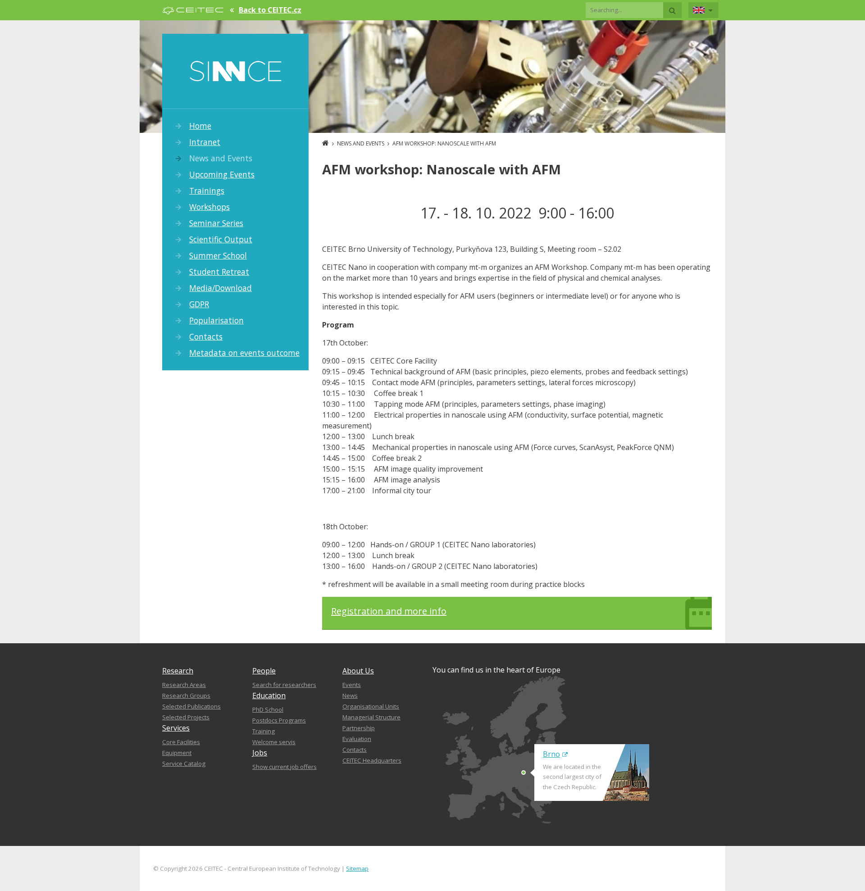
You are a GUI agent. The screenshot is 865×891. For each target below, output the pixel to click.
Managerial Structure (371, 717)
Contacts (206, 336)
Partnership (358, 728)
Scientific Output (220, 239)
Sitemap (357, 868)
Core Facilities (181, 742)
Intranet (204, 141)
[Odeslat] (672, 10)
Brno (551, 754)
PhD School (267, 709)
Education (269, 695)
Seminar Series (216, 223)
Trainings (206, 190)
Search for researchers (284, 685)
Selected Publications (191, 706)
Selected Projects (185, 717)
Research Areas (184, 685)
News (350, 695)
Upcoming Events (222, 174)
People (264, 671)
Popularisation (216, 320)
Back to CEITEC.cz (270, 10)
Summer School (218, 255)
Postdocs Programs (279, 720)
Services (176, 728)
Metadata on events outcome (244, 352)
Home (200, 125)
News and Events (220, 158)
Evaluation (356, 739)
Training (263, 731)
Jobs (259, 753)
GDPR (199, 304)
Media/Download (220, 287)
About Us (358, 671)
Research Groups (186, 695)
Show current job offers (284, 767)
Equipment (176, 753)
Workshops (209, 206)
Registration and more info (388, 611)
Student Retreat (219, 271)
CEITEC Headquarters (371, 760)
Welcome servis (274, 742)
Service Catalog (183, 763)
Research (177, 671)
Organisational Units (370, 706)
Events (351, 685)
